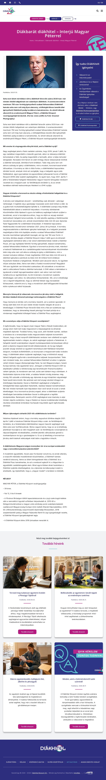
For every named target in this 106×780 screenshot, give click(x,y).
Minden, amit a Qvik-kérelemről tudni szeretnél (79, 680)
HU (99, 2)
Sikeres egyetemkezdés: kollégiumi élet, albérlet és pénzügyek (27, 680)
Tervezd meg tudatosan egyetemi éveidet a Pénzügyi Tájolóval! (27, 594)
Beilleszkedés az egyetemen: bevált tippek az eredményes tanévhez (79, 594)
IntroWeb (79, 773)
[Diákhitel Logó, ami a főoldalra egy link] (28, 11)
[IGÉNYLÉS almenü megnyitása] (58, 18)
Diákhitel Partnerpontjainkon (87, 111)
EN (102, 2)
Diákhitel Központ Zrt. (39, 773)
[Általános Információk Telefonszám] (20, 2)
